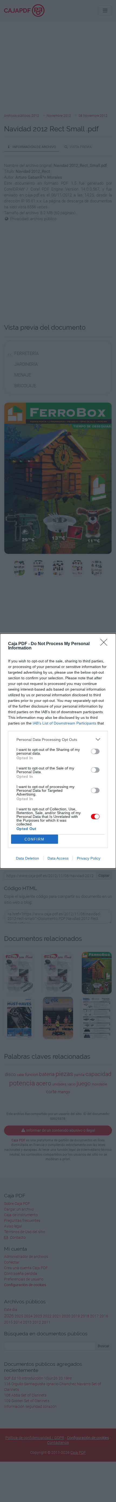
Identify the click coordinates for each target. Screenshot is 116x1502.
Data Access (58, 858)
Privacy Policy (88, 858)
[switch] (95, 751)
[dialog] (58, 751)
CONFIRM (35, 839)
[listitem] (58, 739)
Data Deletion (27, 858)
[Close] (105, 644)
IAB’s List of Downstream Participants (64, 723)
